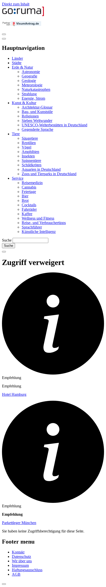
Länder (17, 58)
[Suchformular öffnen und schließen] (4, 251)
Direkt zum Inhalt (15, 4)
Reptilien (29, 143)
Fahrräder (29, 209)
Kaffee (27, 214)
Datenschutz (21, 556)
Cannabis (29, 187)
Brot (25, 200)
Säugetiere (30, 138)
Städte (16, 63)
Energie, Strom (33, 98)
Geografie (29, 76)
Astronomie (31, 72)
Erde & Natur (22, 67)
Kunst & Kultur (24, 103)
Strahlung (29, 94)
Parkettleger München (19, 523)
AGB (16, 574)
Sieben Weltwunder (37, 120)
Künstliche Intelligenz (39, 231)
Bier (25, 196)
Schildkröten (31, 165)
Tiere (16, 134)
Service (17, 178)
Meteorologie (32, 85)
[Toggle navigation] (4, 34)
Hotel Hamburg (14, 394)
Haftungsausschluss (27, 570)
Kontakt (18, 552)
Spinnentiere (31, 160)
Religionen (30, 116)
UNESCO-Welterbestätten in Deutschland (54, 125)
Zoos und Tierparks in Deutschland (49, 174)
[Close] (4, 38)
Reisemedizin (32, 183)
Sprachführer (32, 227)
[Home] (23, 15)
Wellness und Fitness (38, 218)
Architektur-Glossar (37, 107)
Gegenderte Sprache (37, 129)
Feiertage (29, 191)
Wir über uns (22, 561)
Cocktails (29, 205)
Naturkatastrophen (36, 89)
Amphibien (30, 152)
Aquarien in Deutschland (41, 169)
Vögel (26, 147)
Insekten (28, 156)
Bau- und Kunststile (37, 112)
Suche (7, 240)
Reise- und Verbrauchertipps (44, 223)
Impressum (20, 565)
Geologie (29, 80)
